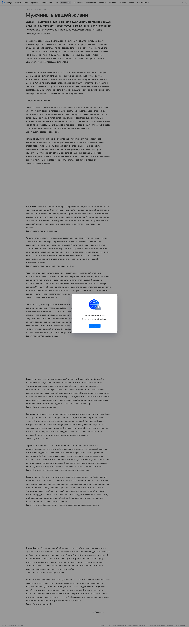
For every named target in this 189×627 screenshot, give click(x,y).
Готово (94, 326)
